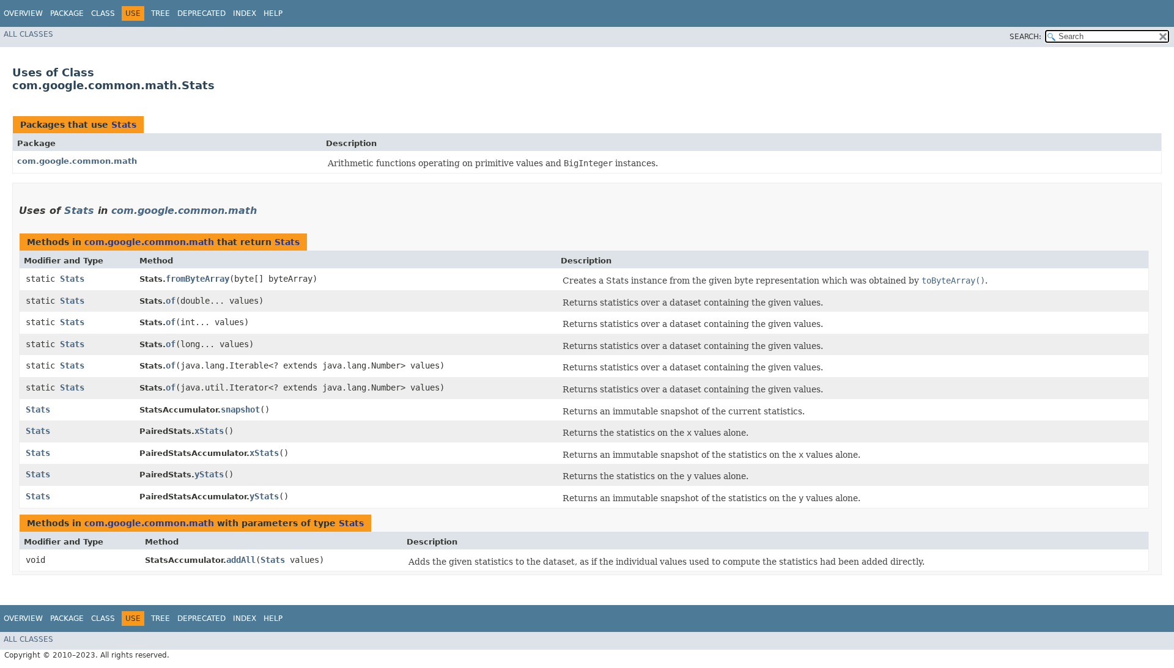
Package (67, 13)
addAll (241, 560)
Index (244, 13)
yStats (209, 474)
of (170, 301)
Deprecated (201, 13)
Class (103, 13)
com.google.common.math (77, 161)
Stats (123, 125)
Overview (23, 13)
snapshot (240, 409)
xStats (209, 431)
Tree (160, 13)
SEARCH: (1025, 36)
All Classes (28, 34)
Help (273, 13)
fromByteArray (197, 279)
